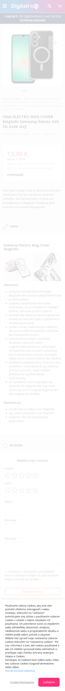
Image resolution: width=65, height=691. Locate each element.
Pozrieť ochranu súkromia (20, 670)
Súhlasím (49, 682)
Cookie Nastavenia (22, 682)
